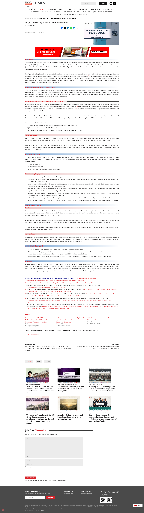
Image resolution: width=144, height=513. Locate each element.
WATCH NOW (72, 14)
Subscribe (82, 14)
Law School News (108, 9)
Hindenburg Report (49, 330)
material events (77, 330)
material (59, 330)
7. (25, 304)
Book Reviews (98, 12)
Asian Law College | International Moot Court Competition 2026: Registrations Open (70, 417)
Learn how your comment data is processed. (55, 480)
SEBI (96, 330)
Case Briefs (62, 9)
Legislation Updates (63, 385)
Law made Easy (34, 12)
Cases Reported (95, 9)
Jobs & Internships (108, 12)
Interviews (57, 12)
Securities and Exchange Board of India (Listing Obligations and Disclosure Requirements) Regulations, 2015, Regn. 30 (59, 283)
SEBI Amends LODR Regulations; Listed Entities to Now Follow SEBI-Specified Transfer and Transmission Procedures (37, 320)
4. (25, 289)
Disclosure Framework (36, 330)
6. (25, 298)
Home (30, 9)
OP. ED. (41, 9)
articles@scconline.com (86, 493)
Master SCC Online (62, 14)
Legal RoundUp (83, 9)
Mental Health (86, 12)
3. (25, 285)
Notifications (73, 385)
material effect (67, 330)
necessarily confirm (88, 330)
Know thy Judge (46, 12)
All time (48, 361)
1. (25, 280)
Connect (103, 3)
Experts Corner (51, 9)
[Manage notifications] (3, 510)
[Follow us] (101, 492)
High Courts (36, 385)
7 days (39, 361)
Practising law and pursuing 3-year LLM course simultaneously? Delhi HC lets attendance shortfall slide (102, 389)
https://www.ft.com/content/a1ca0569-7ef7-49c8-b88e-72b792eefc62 (47, 287)
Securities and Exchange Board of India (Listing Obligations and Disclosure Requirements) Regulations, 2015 (56, 280)
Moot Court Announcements (76, 413)
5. (25, 294)
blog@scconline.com (68, 493)
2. (25, 283)
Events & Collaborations (71, 12)
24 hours (29, 361)
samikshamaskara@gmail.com (86, 278)
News (34, 9)
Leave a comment (34, 334)
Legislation (72, 9)
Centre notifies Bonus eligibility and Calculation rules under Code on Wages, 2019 (71, 389)
